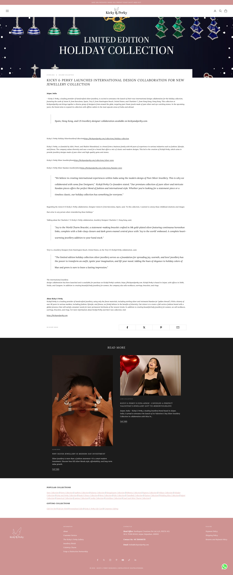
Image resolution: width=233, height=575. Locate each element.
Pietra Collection (66, 493)
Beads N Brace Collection (88, 495)
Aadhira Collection (81, 493)
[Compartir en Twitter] (144, 327)
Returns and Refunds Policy (216, 539)
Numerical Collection (64, 498)
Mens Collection (105, 495)
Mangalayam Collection (115, 493)
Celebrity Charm (69, 547)
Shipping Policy (212, 535)
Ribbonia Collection (133, 493)
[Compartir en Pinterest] (161, 327)
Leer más (55, 469)
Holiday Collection (66, 75)
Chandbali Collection (134, 495)
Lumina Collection (80, 498)
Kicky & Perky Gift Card (93, 509)
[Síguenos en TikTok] (129, 560)
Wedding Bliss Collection (169, 495)
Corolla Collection (97, 498)
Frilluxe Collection (165, 493)
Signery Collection (150, 493)
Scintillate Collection (113, 498)
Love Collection (126, 399)
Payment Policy (212, 531)
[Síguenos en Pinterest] (116, 560)
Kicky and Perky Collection (66, 495)
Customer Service (70, 535)
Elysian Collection (151, 495)
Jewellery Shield (69, 543)
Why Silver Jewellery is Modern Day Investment (78, 454)
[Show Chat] (225, 566)
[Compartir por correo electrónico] (178, 327)
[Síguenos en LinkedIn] (135, 560)
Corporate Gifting (111, 509)
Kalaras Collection (97, 493)
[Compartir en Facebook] (127, 327)
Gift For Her (51, 509)
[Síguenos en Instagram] (110, 560)
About (65, 531)
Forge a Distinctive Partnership (75, 551)
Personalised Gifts (76, 509)
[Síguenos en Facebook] (97, 560)
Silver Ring (56, 449)
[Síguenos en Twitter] (104, 560)
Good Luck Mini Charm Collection (136, 498)
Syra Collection (53, 493)
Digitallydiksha (136, 568)
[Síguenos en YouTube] (123, 560)
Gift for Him (62, 509)
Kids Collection (119, 495)
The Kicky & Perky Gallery (73, 539)
